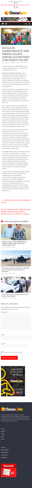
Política (3, 434)
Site (2, 351)
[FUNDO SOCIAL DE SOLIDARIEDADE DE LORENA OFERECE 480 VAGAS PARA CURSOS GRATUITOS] (16, 225)
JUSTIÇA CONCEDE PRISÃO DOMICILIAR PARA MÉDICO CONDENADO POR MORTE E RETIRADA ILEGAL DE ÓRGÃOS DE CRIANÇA (15, 213)
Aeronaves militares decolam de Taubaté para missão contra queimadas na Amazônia (15, 269)
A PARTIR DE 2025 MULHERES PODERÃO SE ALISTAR (16, 201)
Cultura (3, 429)
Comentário (4, 312)
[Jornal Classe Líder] (2, 23)
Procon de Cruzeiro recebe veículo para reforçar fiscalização (15, 295)
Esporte (3, 431)
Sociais (2, 439)
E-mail (3, 343)
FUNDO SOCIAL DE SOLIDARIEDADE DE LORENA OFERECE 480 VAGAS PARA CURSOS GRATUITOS (14, 243)
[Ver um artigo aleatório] (29, 23)
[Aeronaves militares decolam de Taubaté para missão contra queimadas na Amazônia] (16, 251)
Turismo (3, 447)
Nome (3, 334)
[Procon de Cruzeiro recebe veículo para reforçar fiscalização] (16, 278)
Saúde (2, 436)
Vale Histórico (4, 452)
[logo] (12, 408)
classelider (17, 62)
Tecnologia (4, 457)
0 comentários (25, 62)
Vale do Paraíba (5, 450)
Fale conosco (4, 455)
